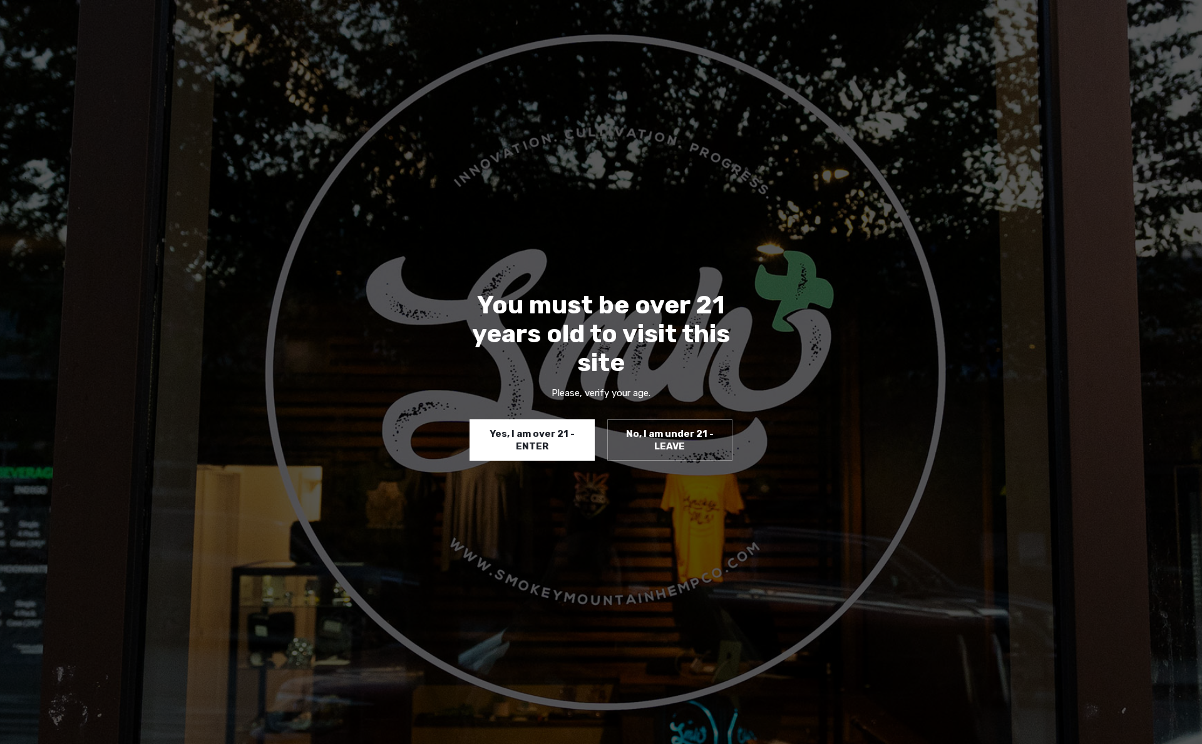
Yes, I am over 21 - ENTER (532, 440)
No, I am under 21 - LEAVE (670, 440)
